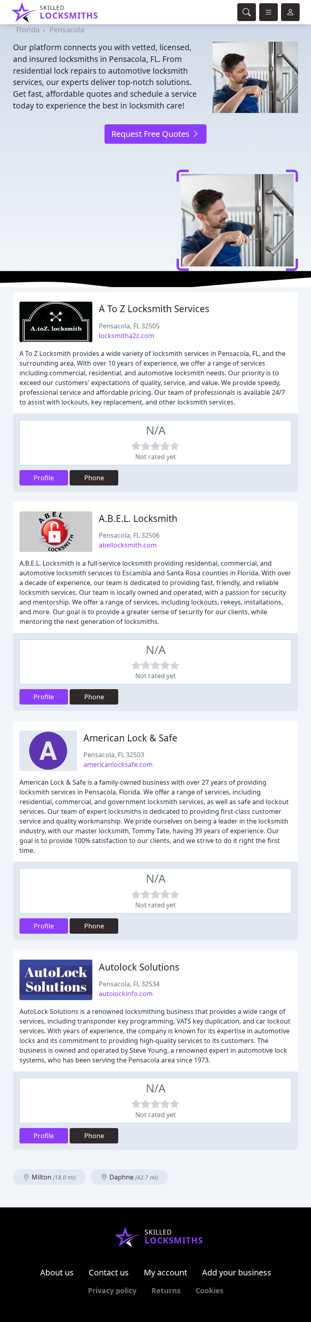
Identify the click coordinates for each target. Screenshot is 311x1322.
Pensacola (66, 29)
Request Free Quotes (151, 133)
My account (165, 1272)
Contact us (109, 1272)
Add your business (236, 1272)
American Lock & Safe (130, 738)
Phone (94, 477)
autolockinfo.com (126, 993)
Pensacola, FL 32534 (129, 983)
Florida (28, 29)
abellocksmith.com (128, 545)
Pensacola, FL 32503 (113, 754)
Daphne (133, 1177)
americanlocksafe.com (118, 764)
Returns (166, 1290)
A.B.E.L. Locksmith (138, 518)
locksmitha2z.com (126, 335)
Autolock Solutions (139, 967)
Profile (44, 477)
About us (57, 1272)
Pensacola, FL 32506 (129, 535)
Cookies (210, 1290)
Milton (53, 1177)
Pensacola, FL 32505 (129, 325)
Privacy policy (112, 1290)
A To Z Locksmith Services (154, 308)
